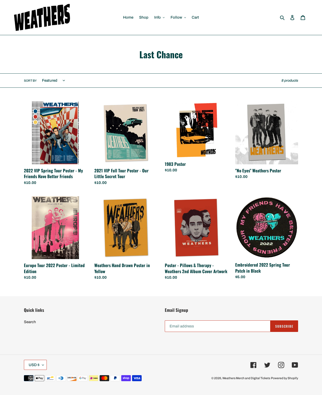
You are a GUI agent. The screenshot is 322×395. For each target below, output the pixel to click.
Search (30, 322)
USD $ (34, 365)
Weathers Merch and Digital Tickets (246, 378)
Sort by (30, 80)
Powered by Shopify (284, 378)
